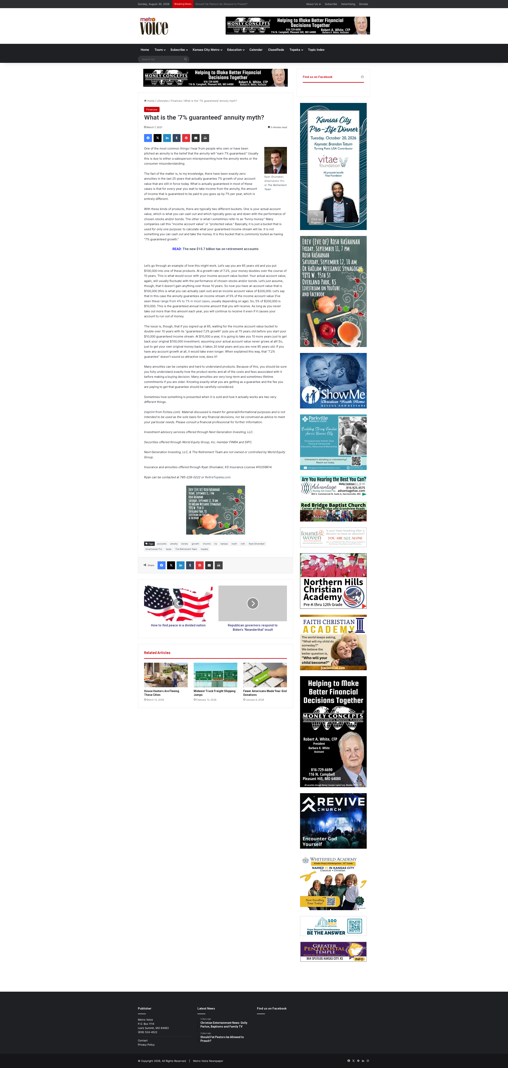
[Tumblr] (177, 138)
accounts (161, 543)
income (207, 543)
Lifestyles (163, 100)
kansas (224, 543)
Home (145, 50)
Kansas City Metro (206, 50)
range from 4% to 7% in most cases (185, 301)
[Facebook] (148, 138)
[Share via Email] (196, 138)
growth (195, 543)
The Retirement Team (186, 549)
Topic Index (316, 50)
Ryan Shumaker (257, 543)
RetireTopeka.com (217, 477)
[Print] (205, 138)
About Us (312, 4)
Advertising (348, 4)
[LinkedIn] (167, 138)
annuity (174, 543)
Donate (363, 4)
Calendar (256, 50)
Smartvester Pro (153, 549)
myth (234, 543)
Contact (143, 1040)
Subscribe (331, 4)
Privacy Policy (146, 1044)
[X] (158, 138)
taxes (168, 549)
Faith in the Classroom (209, 4)
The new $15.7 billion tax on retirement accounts (221, 249)
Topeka (295, 50)
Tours (159, 50)
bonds (184, 543)
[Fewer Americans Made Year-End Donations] (265, 675)
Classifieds (276, 50)
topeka (204, 549)
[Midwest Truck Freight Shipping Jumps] (215, 675)
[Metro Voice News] (153, 26)
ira (215, 543)
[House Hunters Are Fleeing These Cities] (166, 675)
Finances (176, 100)
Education (234, 50)
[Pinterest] (186, 138)
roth (243, 543)
